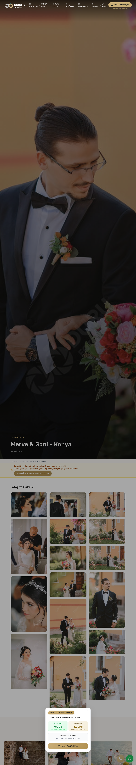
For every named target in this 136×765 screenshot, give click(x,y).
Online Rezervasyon (121, 5)
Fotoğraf (33, 6)
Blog (104, 6)
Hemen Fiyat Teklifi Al (69, 746)
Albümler (70, 6)
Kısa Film (44, 5)
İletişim (95, 6)
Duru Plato (56, 5)
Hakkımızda (83, 6)
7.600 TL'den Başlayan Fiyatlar (120, 8)
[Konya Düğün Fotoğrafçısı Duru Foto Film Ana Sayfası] (13, 5)
